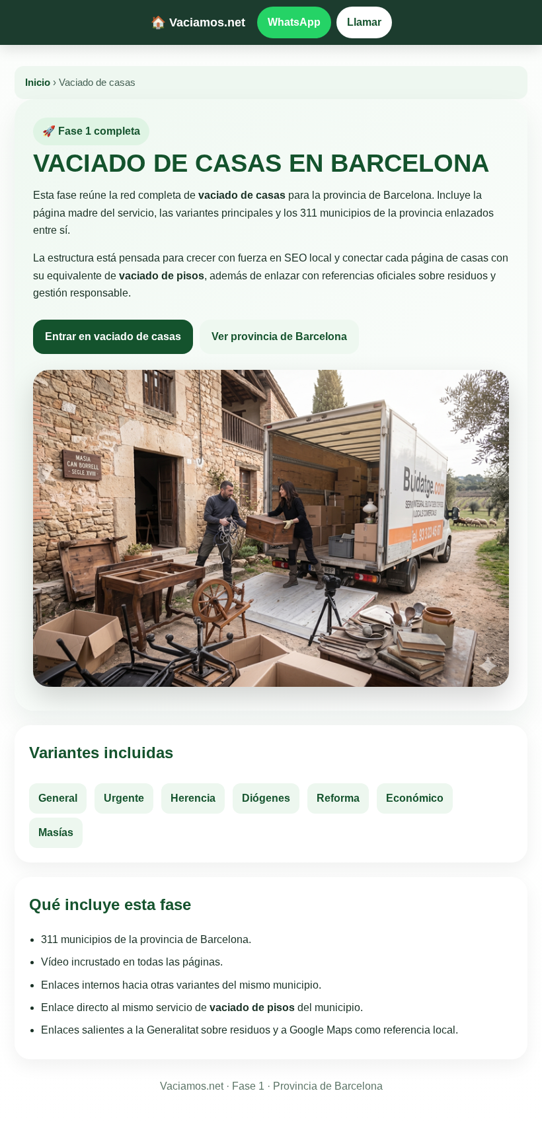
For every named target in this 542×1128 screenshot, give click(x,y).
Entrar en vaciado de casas (113, 336)
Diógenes (266, 798)
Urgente (124, 798)
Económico (415, 798)
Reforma (338, 798)
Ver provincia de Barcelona (279, 336)
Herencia (193, 798)
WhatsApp (294, 22)
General (57, 798)
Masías (55, 832)
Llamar (364, 22)
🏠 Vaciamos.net (198, 22)
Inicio (37, 82)
